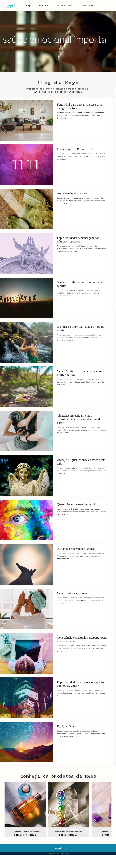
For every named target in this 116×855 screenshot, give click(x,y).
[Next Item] (104, 809)
